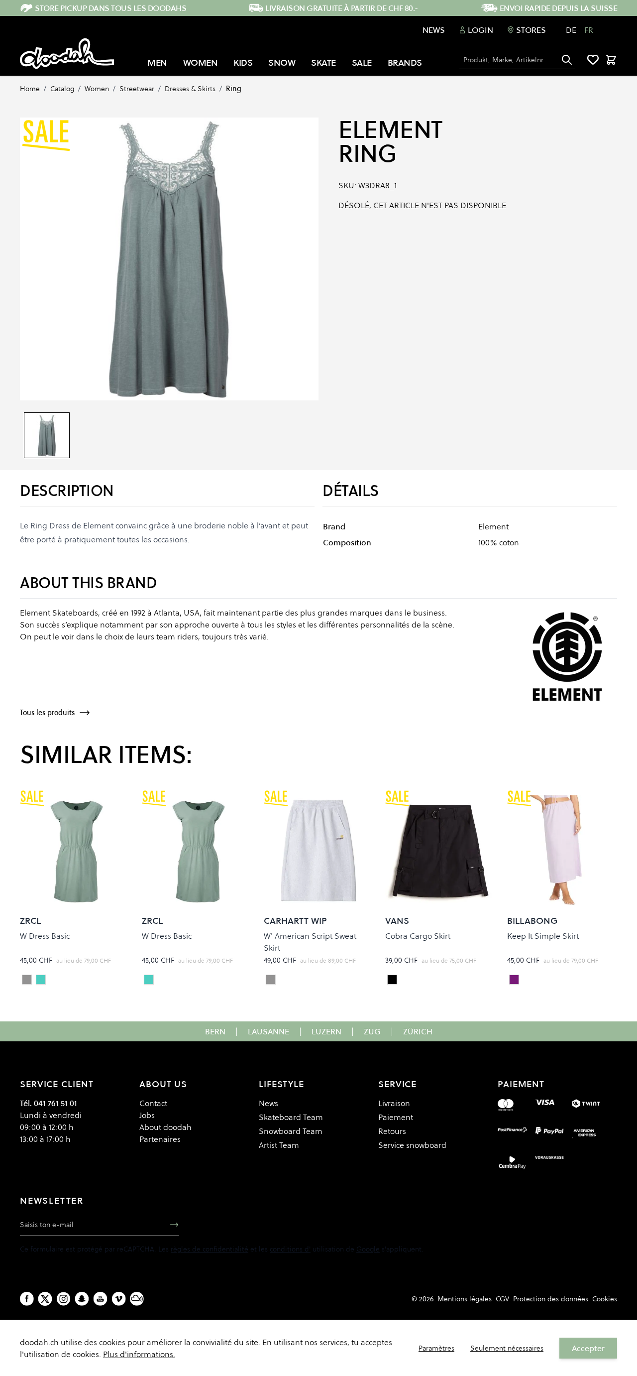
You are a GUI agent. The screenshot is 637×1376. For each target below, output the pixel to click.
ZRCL (30, 920)
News (434, 29)
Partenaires (160, 1138)
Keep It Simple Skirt (543, 935)
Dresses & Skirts (190, 89)
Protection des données (550, 1299)
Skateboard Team (291, 1117)
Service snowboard (412, 1144)
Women (97, 89)
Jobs (147, 1115)
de (571, 29)
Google (368, 1249)
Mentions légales (464, 1299)
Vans (397, 920)
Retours (392, 1131)
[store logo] (67, 53)
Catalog (62, 89)
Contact (153, 1103)
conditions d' (290, 1249)
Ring (233, 89)
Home (30, 89)
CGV (502, 1299)
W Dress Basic (45, 935)
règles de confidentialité (209, 1249)
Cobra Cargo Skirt (417, 935)
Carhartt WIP (295, 920)
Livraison (394, 1103)
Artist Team (279, 1144)
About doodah (165, 1127)
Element (390, 129)
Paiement (395, 1117)
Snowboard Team (290, 1131)
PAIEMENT (521, 1084)
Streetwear (136, 89)
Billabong (532, 920)
